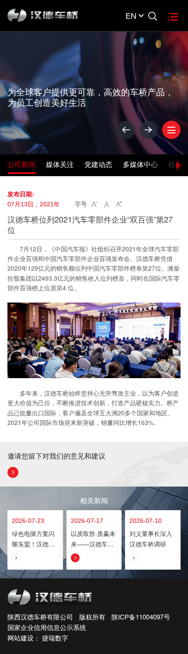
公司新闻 (21, 164)
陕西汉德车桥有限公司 (40, 616)
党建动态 (98, 164)
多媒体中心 (140, 164)
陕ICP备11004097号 (140, 616)
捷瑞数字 (55, 637)
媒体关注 (60, 164)
